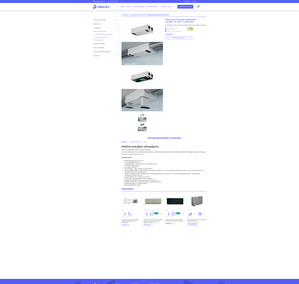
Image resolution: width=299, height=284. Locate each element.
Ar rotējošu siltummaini (101, 37)
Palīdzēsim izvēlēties (185, 7)
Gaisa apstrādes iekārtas (100, 31)
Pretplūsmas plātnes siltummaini (104, 34)
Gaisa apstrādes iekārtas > (138, 15)
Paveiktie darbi (152, 7)
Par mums (186, 1)
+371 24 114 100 (114, 1)
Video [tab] (144, 142)
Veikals (122, 7)
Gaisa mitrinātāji (99, 48)
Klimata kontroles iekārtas (102, 52)
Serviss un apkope (139, 7)
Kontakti (194, 1)
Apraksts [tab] (124, 142)
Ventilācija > (125, 15)
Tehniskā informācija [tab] (135, 142)
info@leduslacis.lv (100, 1)
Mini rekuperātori (98, 40)
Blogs (129, 7)
